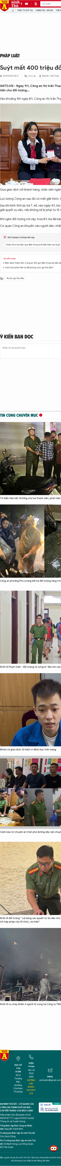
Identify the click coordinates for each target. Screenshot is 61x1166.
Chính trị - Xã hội (44, 10)
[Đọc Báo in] (37, 3)
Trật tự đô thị (25, 10)
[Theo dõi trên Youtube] (26, 4)
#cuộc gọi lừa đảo (15, 278)
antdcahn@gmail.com (50, 1080)
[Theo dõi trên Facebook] (22, 4)
